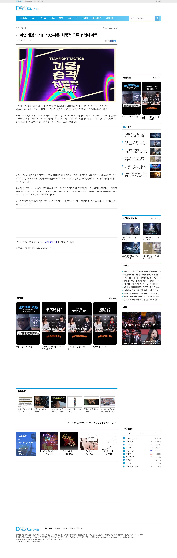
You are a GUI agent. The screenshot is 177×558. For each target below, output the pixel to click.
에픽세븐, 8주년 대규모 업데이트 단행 (151, 238)
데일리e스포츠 (28, 1)
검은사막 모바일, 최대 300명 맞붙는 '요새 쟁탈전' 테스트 (142, 300)
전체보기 (113, 299)
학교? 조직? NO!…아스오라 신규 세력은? (151, 257)
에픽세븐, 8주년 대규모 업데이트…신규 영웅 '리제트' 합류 (142, 281)
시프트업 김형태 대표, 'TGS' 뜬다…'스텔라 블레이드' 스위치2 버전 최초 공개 (135, 135)
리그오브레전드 (130, 438)
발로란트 (128, 448)
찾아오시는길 (80, 528)
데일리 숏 (21, 298)
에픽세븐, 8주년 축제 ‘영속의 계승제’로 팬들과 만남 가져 (142, 271)
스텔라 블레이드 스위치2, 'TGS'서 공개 (130, 257)
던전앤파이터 (129, 457)
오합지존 (21, 451)
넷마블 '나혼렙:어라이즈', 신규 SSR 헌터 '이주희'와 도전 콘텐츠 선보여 (136, 175)
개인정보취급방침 (68, 528)
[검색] (157, 18)
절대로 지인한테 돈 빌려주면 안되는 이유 (58, 410)
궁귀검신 (21, 454)
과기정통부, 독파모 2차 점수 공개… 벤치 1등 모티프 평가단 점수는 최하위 (135, 167)
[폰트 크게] (108, 41)
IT (77, 18)
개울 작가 (49, 454)
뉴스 (34, 18)
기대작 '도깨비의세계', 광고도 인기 (131, 238)
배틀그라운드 (129, 451)
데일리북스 (69, 454)
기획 (69, 18)
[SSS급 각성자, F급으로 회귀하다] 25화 (49, 451)
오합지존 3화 (88, 451)
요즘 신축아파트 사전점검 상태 (25, 410)
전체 (128, 433)
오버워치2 (128, 454)
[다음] (158, 218)
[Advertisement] (47, 148)
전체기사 (24, 18)
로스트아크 (128, 463)
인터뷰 (43, 18)
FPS (154, 433)
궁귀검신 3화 (108, 451)
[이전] (155, 218)
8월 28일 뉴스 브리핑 (24, 347)
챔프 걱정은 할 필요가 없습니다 (78, 348)
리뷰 (53, 18)
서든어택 (128, 460)
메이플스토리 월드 (130, 466)
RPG (141, 433)
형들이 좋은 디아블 (100, 347)
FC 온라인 (128, 444)
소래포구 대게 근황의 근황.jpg (74, 410)
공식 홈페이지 (51, 242)
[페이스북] (111, 41)
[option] (141, 240)
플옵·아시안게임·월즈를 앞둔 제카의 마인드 (52, 348)
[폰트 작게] (105, 41)
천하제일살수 (22, 448)
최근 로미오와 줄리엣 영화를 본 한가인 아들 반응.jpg (107, 410)
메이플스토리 (129, 441)
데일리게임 (19, 1)
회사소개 (158, 1)
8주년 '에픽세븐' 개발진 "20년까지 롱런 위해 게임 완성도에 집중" (142, 275)
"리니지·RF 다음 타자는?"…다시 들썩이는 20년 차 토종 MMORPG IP (136, 151)
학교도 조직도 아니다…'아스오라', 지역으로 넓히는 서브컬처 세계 (136, 159)
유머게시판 (97, 18)
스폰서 (85, 18)
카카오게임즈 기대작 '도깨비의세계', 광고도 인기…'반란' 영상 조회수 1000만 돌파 (136, 143)
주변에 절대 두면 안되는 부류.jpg (91, 410)
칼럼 (61, 18)
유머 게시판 (22, 391)
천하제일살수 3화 (69, 451)
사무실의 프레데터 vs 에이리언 (41, 410)
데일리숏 (109, 18)
